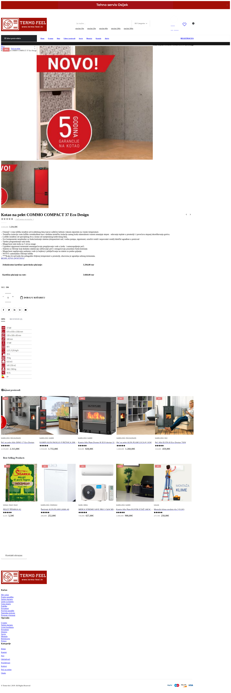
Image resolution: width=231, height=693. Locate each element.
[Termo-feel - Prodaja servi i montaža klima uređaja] (24, 24)
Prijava (3, 641)
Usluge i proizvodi (69, 38)
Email (25, 309)
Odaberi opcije (35, 400)
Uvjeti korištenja (7, 627)
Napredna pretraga (8, 613)
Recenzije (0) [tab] (16, 319)
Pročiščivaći (5, 663)
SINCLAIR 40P (103, 28)
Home (42, 38)
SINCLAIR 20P (91, 28)
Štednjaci (16, 505)
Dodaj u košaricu (34, 298)
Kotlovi (4, 666)
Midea (48, 505)
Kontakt (98, 38)
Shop (58, 38)
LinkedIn (14, 309)
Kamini (12, 438)
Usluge (118, 505)
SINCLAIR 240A (115, 28)
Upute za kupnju (7, 602)
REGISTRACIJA (187, 38)
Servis (81, 38)
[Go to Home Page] (2, 45)
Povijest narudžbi (7, 611)
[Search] (154, 23)
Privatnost (5, 608)
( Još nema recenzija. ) (24, 219)
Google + (20, 309)
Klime (43, 505)
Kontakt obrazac (13, 555)
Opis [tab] (3, 319)
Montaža (89, 38)
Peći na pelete (92, 438)
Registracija (5, 639)
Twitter (9, 309)
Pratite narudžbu (7, 597)
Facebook (3, 309)
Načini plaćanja (7, 599)
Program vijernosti (8, 615)
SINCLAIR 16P (79, 28)
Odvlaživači (5, 659)
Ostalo (3, 673)
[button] (2, 390)
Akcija (107, 38)
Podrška (4, 606)
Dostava (4, 632)
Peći (127, 438)
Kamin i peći (5, 438)
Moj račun (5, 595)
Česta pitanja (6, 604)
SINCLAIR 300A (128, 28)
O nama (50, 38)
